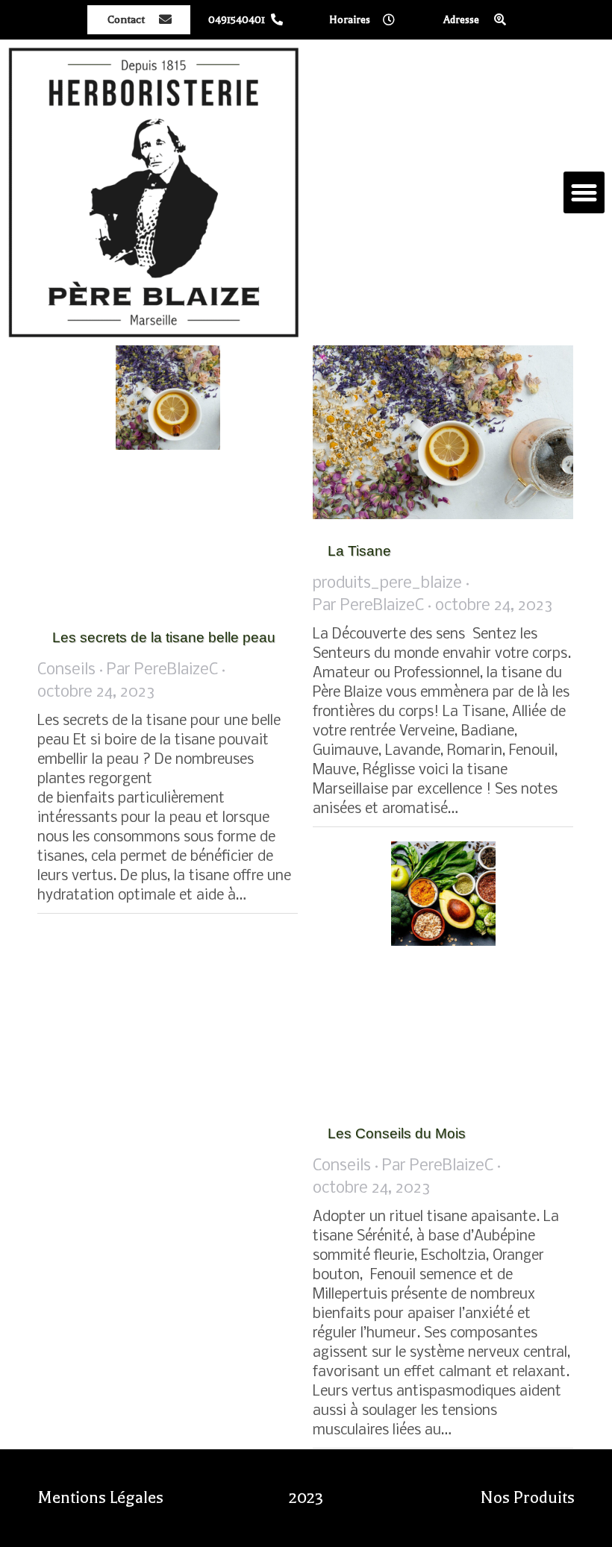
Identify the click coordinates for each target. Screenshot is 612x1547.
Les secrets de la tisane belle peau (163, 637)
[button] (584, 192)
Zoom (147, 475)
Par (162, 670)
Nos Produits (528, 1497)
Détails (188, 475)
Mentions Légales (100, 1497)
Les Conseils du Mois (397, 1133)
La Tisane (359, 551)
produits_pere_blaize (387, 583)
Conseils (66, 670)
